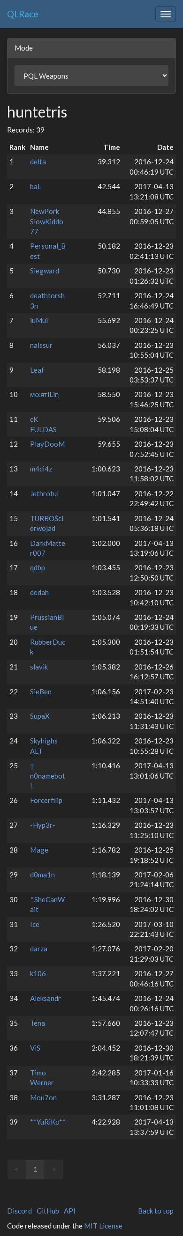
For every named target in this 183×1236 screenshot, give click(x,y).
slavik (39, 666)
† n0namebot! (47, 775)
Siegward (44, 270)
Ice (34, 924)
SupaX (40, 716)
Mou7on (43, 1097)
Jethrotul (44, 493)
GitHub (48, 1211)
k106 (38, 973)
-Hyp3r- (42, 825)
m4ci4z (41, 468)
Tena (37, 1023)
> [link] (54, 1169)
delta (38, 161)
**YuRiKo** (48, 1122)
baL (35, 186)
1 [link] (35, 1169)
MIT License (103, 1225)
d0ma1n (42, 874)
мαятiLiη (44, 394)
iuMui (39, 320)
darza (38, 948)
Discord (19, 1211)
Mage (39, 850)
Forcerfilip (46, 800)
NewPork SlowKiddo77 (46, 221)
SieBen (41, 691)
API (70, 1211)
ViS (35, 1048)
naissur (41, 345)
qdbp (37, 567)
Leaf (37, 370)
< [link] (17, 1169)
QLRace (22, 13)
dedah (39, 592)
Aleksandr (45, 998)
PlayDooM (47, 444)
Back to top (156, 1211)
